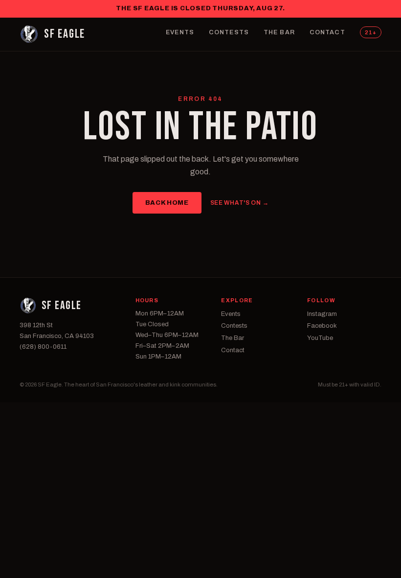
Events (180, 32)
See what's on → (239, 202)
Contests (229, 32)
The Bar (279, 32)
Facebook (322, 325)
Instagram (322, 314)
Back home (167, 202)
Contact (327, 32)
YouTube (320, 338)
